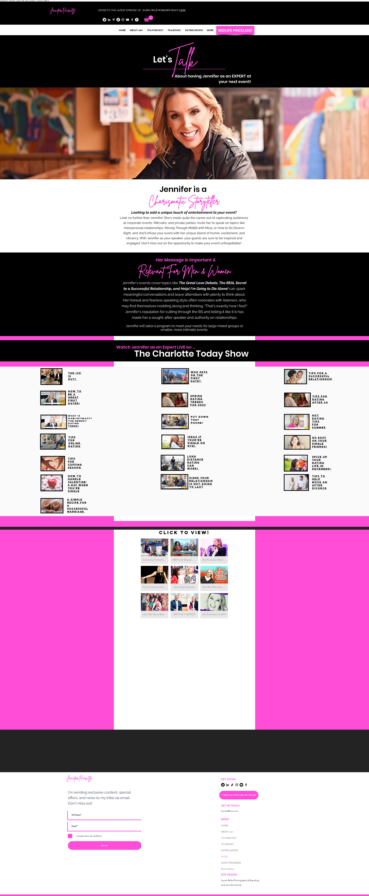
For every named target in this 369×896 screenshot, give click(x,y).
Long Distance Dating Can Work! (195, 462)
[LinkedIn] (109, 19)
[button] (148, 18)
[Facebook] (132, 19)
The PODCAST (228, 838)
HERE (182, 10)
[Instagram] (123, 19)
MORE (224, 856)
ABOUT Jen (227, 831)
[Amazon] (137, 19)
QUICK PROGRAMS (231, 862)
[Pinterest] (113, 19)
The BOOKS (227, 844)
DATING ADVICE (229, 850)
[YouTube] (127, 19)
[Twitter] (104, 19)
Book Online (227, 869)
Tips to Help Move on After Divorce (319, 482)
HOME (224, 825)
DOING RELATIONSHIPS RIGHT (160, 10)
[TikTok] (118, 19)
